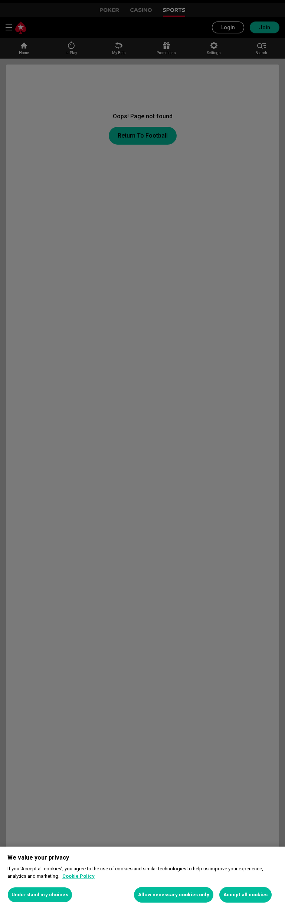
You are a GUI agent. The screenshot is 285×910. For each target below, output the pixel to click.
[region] (142, 878)
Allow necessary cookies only (173, 894)
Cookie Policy (78, 876)
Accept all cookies (245, 894)
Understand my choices (40, 894)
